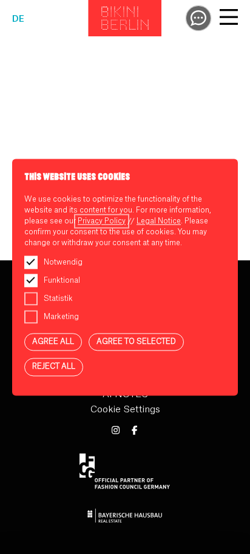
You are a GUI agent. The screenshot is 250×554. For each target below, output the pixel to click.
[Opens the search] (198, 18)
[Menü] (229, 18)
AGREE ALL (53, 341)
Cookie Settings (125, 409)
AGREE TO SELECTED (136, 341)
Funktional (62, 280)
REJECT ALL (53, 367)
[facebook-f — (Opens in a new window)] (134, 431)
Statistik (58, 298)
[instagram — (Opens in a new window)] (115, 431)
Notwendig (63, 262)
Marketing (61, 316)
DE (18, 19)
